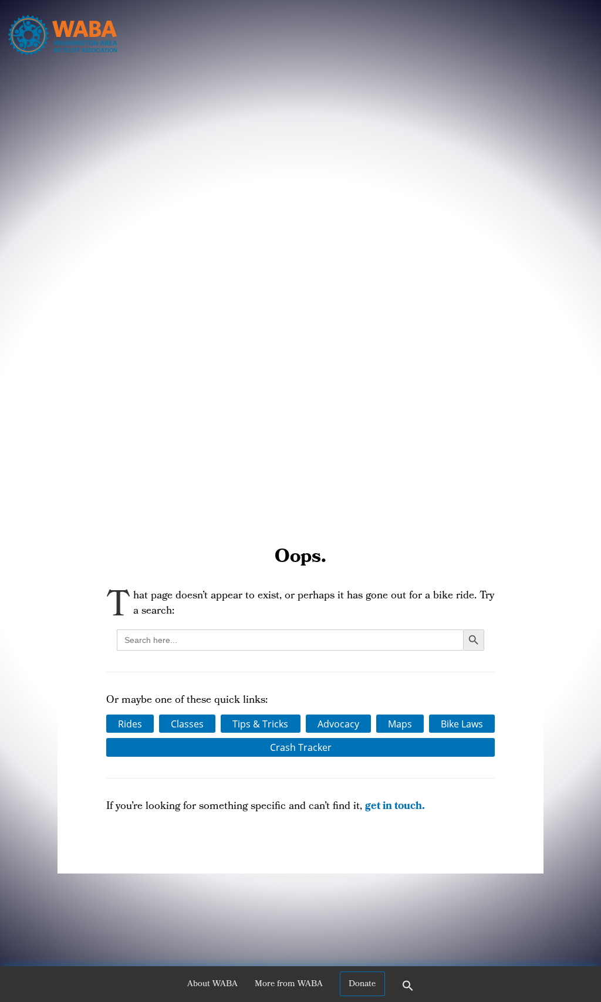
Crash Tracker (301, 747)
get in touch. (395, 807)
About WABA (212, 984)
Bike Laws (462, 723)
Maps (400, 723)
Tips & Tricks (260, 723)
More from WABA (289, 984)
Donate (362, 984)
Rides (130, 723)
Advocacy (338, 723)
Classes (187, 723)
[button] (408, 990)
